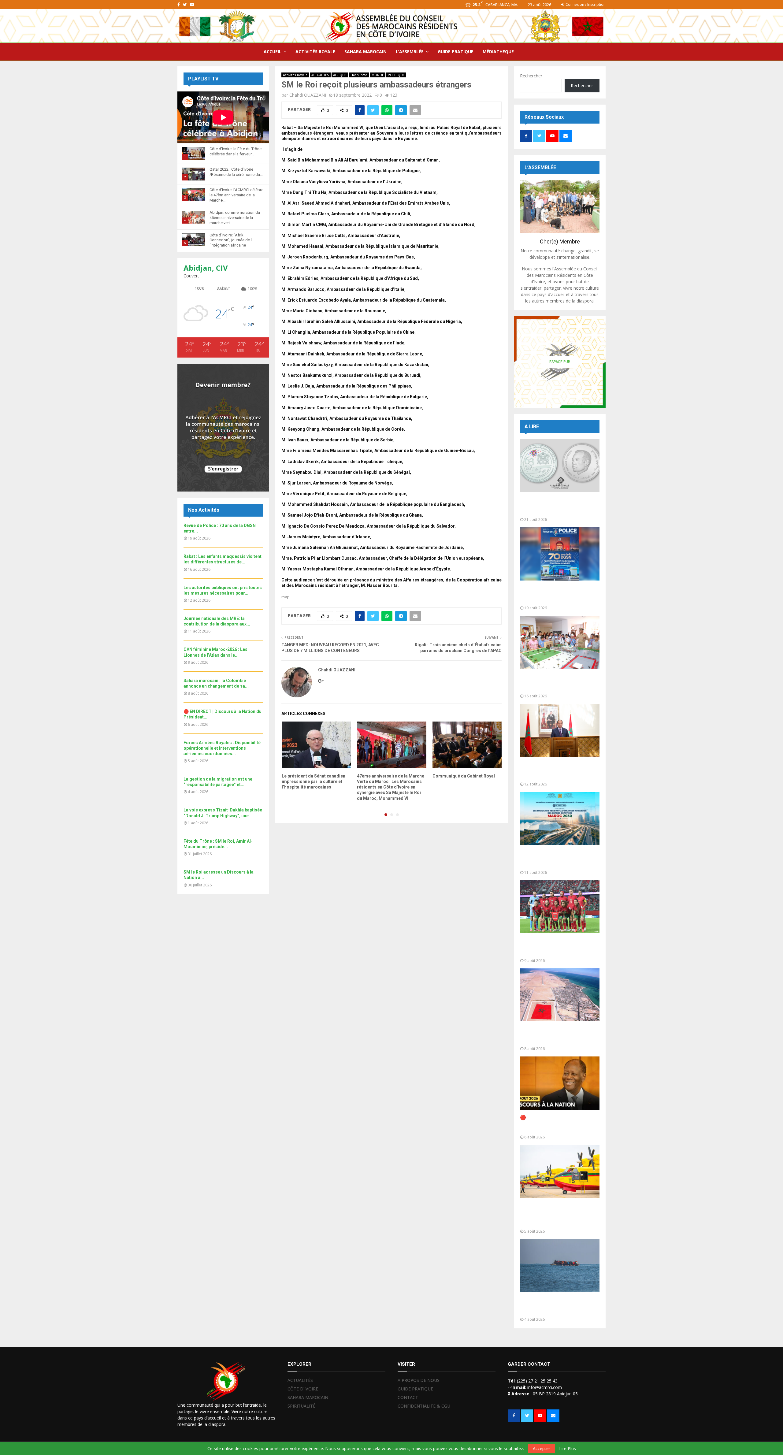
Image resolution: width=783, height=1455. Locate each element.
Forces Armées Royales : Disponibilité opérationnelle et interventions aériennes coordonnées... (222, 748)
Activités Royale (295, 75)
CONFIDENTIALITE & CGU (424, 1406)
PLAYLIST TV (203, 79)
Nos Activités (203, 510)
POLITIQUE (396, 75)
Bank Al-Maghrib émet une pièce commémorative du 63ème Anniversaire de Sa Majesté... (557, 506)
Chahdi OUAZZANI (307, 95)
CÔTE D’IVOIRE (303, 1389)
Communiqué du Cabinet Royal (463, 776)
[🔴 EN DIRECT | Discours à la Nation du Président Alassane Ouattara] (559, 1082)
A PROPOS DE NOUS (419, 1380)
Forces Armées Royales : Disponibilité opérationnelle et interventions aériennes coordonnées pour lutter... (555, 1215)
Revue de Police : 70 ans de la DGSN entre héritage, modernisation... (554, 594)
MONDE (378, 75)
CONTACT (408, 1397)
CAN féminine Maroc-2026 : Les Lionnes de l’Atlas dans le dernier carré (558, 947)
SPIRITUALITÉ (301, 1406)
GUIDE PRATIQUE (455, 51)
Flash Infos (359, 75)
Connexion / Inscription (585, 4)
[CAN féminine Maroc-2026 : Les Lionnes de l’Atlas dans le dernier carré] (559, 906)
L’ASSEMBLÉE (410, 51)
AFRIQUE (340, 75)
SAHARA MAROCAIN (365, 51)
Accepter (541, 1448)
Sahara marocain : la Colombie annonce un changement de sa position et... (555, 1035)
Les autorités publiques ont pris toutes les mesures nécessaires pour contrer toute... (558, 771)
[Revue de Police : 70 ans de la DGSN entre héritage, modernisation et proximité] (559, 553)
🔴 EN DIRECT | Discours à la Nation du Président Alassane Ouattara (554, 1124)
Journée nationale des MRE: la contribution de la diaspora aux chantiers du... (555, 859)
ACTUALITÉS (320, 75)
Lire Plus (567, 1448)
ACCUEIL (272, 51)
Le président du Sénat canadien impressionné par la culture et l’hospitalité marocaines (313, 781)
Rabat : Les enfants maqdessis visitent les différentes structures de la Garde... (555, 683)
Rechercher (531, 76)
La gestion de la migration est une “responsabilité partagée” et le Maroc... (559, 1306)
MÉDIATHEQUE (498, 51)
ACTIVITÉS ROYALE (315, 51)
